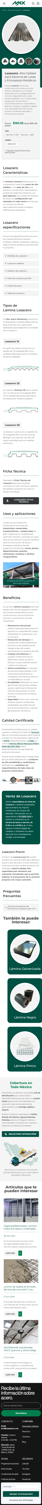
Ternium (35, 732)
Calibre (8, 140)
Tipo (7, 131)
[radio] (12, 135)
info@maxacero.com (10, 1429)
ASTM (6, 741)
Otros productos (14, 10)
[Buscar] (33, 3)
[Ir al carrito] (38, 3)
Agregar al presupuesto (21, 1494)
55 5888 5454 (25, 816)
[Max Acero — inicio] (19, 3)
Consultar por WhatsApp (21, 1500)
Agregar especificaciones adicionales (17, 152)
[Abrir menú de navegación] (4, 3)
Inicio (4, 10)
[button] (5, 575)
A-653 (31, 741)
